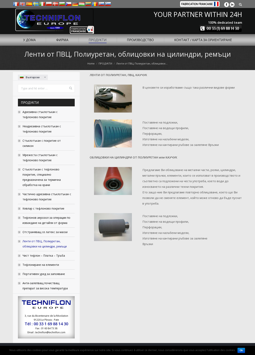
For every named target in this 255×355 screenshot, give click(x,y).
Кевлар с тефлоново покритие (43, 208)
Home (91, 63)
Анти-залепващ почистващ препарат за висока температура (45, 285)
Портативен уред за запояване (44, 274)
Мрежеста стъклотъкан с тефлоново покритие (40, 157)
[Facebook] (226, 4)
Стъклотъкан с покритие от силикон (42, 143)
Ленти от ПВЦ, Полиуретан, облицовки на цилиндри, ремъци (45, 243)
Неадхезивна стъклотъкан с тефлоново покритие (42, 128)
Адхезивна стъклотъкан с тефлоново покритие (40, 114)
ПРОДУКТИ (105, 63)
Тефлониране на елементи (41, 265)
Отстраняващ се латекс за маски (45, 232)
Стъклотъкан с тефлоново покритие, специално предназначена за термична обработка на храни (42, 177)
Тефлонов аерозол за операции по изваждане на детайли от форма (46, 220)
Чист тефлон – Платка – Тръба (44, 255)
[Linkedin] (232, 4)
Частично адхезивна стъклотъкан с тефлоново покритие (47, 196)
